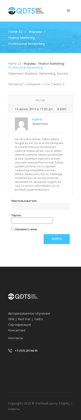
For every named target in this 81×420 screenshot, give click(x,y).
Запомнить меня (26, 229)
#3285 (61, 109)
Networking (47, 73)
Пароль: (16, 215)
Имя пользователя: (24, 201)
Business (31, 73)
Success (62, 73)
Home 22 (15, 31)
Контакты (15, 338)
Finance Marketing (21, 37)
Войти (57, 239)
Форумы (35, 31)
